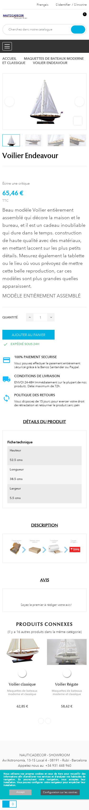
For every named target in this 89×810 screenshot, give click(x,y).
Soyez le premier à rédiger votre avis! (46, 605)
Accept (20, 792)
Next (79, 101)
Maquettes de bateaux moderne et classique (22, 692)
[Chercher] (78, 29)
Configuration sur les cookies (60, 792)
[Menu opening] (7, 46)
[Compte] (75, 16)
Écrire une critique (16, 183)
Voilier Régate (66, 684)
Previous (9, 101)
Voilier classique (22, 684)
